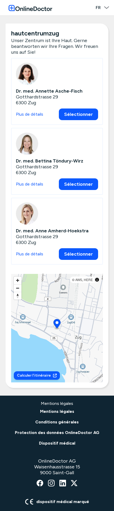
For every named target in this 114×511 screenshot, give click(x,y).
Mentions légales (57, 411)
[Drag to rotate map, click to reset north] (17, 296)
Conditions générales (57, 421)
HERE (88, 279)
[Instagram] (51, 483)
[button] (57, 324)
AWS (78, 279)
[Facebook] (40, 483)
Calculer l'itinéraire (34, 375)
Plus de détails (29, 114)
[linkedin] (62, 483)
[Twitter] (74, 483)
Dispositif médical (57, 443)
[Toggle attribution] (97, 280)
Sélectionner (78, 114)
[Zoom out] (17, 288)
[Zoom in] (17, 280)
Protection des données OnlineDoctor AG (57, 432)
